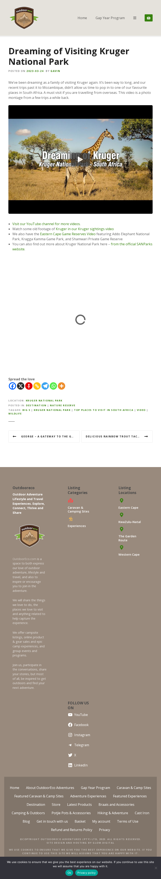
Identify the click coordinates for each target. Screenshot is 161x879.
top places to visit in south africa (103, 410)
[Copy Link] (37, 386)
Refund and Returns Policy (71, 829)
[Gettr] (28, 386)
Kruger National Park (44, 400)
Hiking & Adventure (112, 813)
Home (82, 18)
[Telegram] (45, 386)
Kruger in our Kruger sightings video (85, 229)
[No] (156, 868)
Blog (26, 821)
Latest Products (79, 804)
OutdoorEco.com (24, 559)
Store (56, 804)
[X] (20, 386)
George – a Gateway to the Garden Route (50, 436)
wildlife (15, 413)
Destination (36, 405)
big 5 (26, 410)
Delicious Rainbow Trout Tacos (114, 436)
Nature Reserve (62, 405)
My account (101, 821)
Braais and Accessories (116, 804)
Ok (69, 872)
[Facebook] (12, 386)
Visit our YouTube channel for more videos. (46, 224)
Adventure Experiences (88, 796)
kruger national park (52, 410)
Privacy (104, 829)
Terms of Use (127, 821)
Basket (80, 821)
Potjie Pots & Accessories (71, 813)
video (141, 410)
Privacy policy (86, 872)
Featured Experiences (130, 796)
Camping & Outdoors (28, 813)
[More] (61, 386)
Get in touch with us (52, 821)
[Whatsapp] (53, 386)
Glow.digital (103, 842)
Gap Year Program (110, 18)
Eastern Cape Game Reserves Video (68, 234)
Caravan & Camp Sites (134, 787)
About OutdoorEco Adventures (50, 787)
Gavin (55, 71)
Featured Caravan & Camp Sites (39, 796)
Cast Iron (142, 813)
